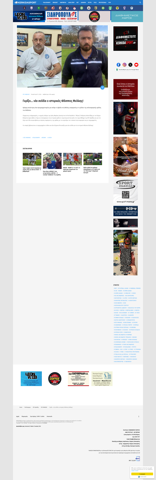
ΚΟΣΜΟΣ (125, 330)
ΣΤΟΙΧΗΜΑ (138, 349)
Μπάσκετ (55, 2)
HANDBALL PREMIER (135, 288)
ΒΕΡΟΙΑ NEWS (129, 310)
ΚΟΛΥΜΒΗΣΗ (118, 330)
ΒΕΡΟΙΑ (122, 310)
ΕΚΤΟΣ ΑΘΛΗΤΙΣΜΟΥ (120, 320)
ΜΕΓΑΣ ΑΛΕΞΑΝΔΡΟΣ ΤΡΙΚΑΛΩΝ (123, 337)
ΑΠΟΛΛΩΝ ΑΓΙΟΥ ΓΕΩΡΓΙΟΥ (122, 305)
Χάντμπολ (63, 2)
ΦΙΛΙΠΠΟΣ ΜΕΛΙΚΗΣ (132, 359)
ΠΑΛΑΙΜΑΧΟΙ (118, 344)
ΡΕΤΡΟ (134, 347)
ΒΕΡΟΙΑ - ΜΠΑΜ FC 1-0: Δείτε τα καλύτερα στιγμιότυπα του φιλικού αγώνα (71, 169)
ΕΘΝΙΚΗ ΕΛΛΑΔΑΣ (119, 317)
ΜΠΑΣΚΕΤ (124, 339)
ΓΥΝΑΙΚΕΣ (117, 315)
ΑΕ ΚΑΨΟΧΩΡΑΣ (130, 295)
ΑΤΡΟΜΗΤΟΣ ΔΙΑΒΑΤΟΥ (121, 308)
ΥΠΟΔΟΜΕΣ (133, 354)
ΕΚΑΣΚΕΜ (127, 317)
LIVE (116, 291)
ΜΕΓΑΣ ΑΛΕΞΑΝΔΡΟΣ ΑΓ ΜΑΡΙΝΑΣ (123, 334)
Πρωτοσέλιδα (102, 2)
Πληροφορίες (25, 416)
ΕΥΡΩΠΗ (135, 322)
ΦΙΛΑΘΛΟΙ (133, 356)
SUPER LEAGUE (127, 291)
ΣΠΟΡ (125, 349)
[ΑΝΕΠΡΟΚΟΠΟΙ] (127, 223)
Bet (78, 2)
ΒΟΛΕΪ (116, 312)
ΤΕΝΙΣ (122, 352)
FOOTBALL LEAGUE (123, 288)
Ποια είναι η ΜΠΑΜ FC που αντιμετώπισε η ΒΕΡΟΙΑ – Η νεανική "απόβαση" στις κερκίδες (52, 173)
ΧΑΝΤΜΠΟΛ (128, 361)
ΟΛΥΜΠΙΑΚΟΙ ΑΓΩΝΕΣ (120, 342)
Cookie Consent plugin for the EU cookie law (142, 477)
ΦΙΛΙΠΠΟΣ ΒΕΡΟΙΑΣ (120, 359)
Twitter (32, 426)
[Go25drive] (127, 252)
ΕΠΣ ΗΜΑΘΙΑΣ (26, 94)
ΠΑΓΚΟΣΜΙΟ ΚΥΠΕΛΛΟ (133, 342)
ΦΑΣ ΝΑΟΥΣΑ (118, 356)
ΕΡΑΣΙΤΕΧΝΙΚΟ (127, 322)
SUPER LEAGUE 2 (119, 293)
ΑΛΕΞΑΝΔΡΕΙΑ (118, 303)
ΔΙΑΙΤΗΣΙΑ (124, 315)
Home (21, 407)
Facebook (27, 426)
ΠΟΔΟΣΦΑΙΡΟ (36, 137)
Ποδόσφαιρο (46, 2)
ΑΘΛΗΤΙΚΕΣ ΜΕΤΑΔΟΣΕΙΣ (121, 300)
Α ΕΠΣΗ (50, 137)
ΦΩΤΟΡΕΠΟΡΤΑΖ (119, 361)
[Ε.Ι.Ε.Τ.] (127, 211)
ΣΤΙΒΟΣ (131, 349)
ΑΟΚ (125, 303)
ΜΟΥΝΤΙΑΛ (117, 339)
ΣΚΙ (122, 349)
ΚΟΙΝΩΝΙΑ (133, 327)
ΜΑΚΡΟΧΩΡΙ (127, 332)
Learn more (134, 470)
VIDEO (134, 293)
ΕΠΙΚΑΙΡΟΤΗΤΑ (131, 320)
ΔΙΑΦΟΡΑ (131, 315)
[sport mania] (127, 191)
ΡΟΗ (109, 2)
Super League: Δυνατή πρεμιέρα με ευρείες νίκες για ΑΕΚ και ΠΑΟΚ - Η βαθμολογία (32, 169)
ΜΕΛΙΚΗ (44, 137)
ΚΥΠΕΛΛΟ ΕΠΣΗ (119, 332)
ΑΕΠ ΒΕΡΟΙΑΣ (118, 298)
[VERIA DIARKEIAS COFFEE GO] (127, 118)
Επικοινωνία (49, 416)
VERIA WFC (128, 293)
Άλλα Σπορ (71, 2)
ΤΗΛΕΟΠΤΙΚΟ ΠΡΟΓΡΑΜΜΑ (132, 352)
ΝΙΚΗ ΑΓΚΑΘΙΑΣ (133, 339)
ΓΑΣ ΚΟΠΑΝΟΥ (123, 312)
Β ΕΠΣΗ (117, 310)
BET (116, 288)
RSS (40, 426)
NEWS (120, 291)
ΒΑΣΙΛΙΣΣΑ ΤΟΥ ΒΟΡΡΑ (134, 308)
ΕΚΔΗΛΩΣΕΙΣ (135, 317)
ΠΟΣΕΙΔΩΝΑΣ (127, 347)
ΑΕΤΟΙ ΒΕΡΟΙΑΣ (133, 298)
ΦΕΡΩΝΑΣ (126, 356)
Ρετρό (90, 2)
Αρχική (17, 416)
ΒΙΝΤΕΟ (137, 310)
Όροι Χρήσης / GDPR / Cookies (37, 416)
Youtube (36, 426)
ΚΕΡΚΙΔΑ (136, 325)
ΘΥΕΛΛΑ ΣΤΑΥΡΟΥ (127, 325)
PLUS (95, 2)
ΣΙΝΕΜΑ (117, 349)
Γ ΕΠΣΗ (138, 312)
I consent (142, 474)
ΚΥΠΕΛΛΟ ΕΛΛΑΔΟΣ (135, 330)
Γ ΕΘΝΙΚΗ (131, 312)
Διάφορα (83, 2)
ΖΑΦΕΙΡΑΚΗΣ (118, 325)
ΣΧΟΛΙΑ (117, 352)
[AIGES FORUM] (127, 89)
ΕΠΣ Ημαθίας (36, 407)
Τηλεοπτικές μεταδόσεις (121, 354)
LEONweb (45, 423)
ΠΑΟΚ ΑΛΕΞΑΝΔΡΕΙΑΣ (128, 344)
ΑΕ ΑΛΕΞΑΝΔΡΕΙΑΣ (119, 295)
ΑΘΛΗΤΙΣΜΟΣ (132, 300)
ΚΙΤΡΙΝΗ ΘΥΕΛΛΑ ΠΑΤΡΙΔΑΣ (122, 327)
